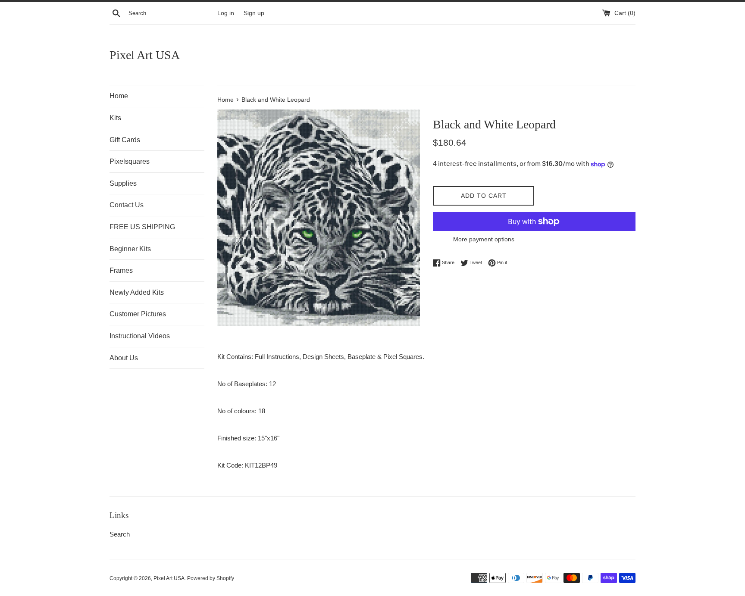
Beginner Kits (130, 249)
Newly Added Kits (137, 292)
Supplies (123, 183)
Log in (225, 13)
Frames (121, 270)
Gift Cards (125, 140)
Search (120, 534)
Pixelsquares (130, 161)
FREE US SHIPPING (142, 227)
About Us (124, 358)
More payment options (483, 239)
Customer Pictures (138, 314)
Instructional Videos (140, 336)
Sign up (254, 13)
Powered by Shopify (210, 578)
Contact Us (127, 205)
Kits (115, 118)
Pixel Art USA (145, 55)
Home (119, 96)
